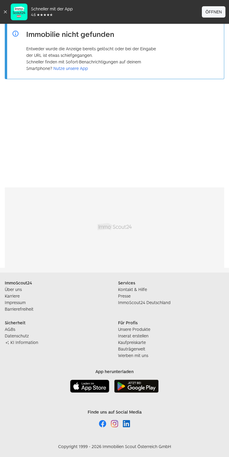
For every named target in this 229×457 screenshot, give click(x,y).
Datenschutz (17, 335)
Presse (124, 295)
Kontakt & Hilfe (132, 289)
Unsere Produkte (134, 329)
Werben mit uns (133, 355)
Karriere (12, 295)
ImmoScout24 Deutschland (144, 302)
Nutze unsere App (70, 68)
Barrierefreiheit (19, 309)
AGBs (10, 329)
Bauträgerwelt (131, 348)
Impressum (15, 302)
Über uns (13, 289)
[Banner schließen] (5, 12)
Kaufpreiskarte (132, 342)
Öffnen (213, 11)
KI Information (24, 342)
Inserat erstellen (133, 335)
